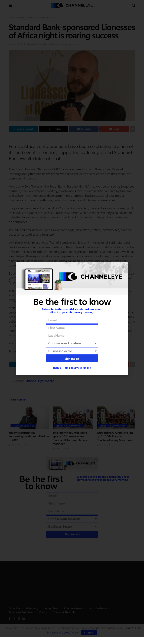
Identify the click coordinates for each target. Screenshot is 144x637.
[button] (123, 267)
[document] (72, 318)
